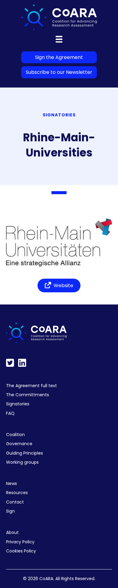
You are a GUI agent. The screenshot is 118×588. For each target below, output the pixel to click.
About (12, 532)
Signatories (17, 404)
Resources (17, 493)
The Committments (27, 395)
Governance (19, 444)
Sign (10, 511)
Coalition (15, 435)
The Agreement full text (31, 386)
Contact (15, 502)
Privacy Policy (20, 542)
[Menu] (59, 39)
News (11, 483)
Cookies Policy (21, 551)
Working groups (22, 462)
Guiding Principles (24, 453)
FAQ (10, 413)
